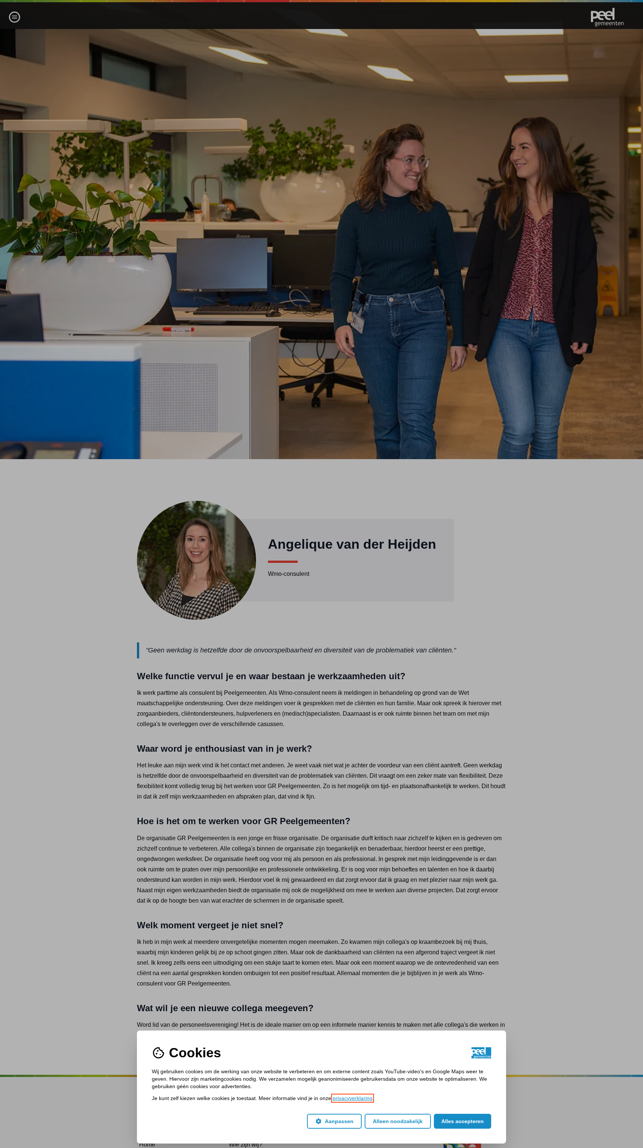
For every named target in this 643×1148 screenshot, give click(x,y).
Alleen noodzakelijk (398, 1121)
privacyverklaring (352, 1098)
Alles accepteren (462, 1121)
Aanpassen (334, 1121)
